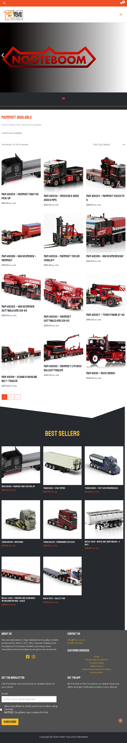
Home (5, 125)
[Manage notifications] (120, 720)
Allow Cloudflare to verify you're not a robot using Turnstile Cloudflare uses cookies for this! (30, 709)
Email (5, 693)
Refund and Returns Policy (96, 669)
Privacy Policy (96, 663)
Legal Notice (96, 666)
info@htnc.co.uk (76, 640)
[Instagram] (33, 657)
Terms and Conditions (96, 659)
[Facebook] (28, 657)
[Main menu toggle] (121, 14)
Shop (96, 656)
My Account (96, 672)
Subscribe (10, 722)
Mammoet (14, 125)
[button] (4, 3)
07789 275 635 (75, 643)
